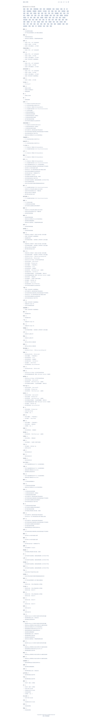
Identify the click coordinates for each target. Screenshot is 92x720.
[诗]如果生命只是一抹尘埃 (30, 690)
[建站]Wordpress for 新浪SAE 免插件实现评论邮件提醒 (35, 616)
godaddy (25, 26)
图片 (59, 11)
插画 (42, 15)
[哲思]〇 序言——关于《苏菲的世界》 (32, 42)
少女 (39, 15)
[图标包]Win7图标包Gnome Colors (32, 469)
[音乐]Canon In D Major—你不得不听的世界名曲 (34, 259)
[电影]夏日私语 (28, 238)
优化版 (38, 21)
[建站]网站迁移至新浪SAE (30, 471)
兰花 (53, 17)
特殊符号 (39, 11)
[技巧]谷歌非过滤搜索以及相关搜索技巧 (32, 205)
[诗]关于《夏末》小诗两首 (30, 682)
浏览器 (50, 21)
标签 (61, 2)
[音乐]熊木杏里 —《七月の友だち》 (32, 271)
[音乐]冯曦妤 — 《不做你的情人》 (31, 264)
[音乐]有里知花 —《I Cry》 (30, 266)
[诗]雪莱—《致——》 (29, 412)
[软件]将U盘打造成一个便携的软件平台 (32, 173)
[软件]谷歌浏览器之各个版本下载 (31, 133)
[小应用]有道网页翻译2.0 (29, 112)
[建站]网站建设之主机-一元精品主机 (32, 617)
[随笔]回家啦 (27, 91)
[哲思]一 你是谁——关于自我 (30, 44)
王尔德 (61, 21)
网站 (41, 24)
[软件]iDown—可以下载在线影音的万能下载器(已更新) (35, 169)
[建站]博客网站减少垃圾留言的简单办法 (32, 527)
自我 (53, 9)
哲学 (41, 9)
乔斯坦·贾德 (36, 9)
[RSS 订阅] (66, 2)
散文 (60, 17)
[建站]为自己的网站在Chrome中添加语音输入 (33, 135)
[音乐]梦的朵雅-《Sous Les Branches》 (32, 283)
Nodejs (57, 9)
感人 (24, 15)
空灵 (54, 15)
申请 (29, 26)
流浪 (47, 26)
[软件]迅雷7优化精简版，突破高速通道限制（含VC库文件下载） (37, 179)
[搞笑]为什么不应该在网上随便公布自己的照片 (34, 189)
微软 (59, 19)
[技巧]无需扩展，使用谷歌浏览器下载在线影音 (34, 129)
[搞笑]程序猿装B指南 (29, 213)
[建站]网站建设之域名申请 (30, 635)
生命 (44, 26)
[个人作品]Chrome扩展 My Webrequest (33, 103)
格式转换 (63, 11)
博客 (28, 9)
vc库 (34, 21)
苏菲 (44, 9)
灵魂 (57, 21)
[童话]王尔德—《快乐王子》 (30, 590)
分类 (59, 2)
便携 (66, 19)
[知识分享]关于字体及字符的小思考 (31, 572)
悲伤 (31, 17)
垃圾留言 (59, 24)
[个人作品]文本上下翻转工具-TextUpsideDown (34, 107)
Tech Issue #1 (28, 84)
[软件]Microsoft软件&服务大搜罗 (31, 168)
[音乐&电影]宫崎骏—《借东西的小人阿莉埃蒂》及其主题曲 (36, 239)
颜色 (24, 9)
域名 (48, 24)
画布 (54, 21)
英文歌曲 (46, 15)
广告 (68, 13)
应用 (24, 11)
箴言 (34, 24)
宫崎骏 (28, 15)
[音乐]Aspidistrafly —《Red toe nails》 (32, 258)
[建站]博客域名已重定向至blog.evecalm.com (33, 628)
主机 (38, 24)
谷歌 (43, 19)
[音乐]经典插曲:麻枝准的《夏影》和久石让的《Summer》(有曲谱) (37, 275)
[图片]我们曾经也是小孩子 (30, 194)
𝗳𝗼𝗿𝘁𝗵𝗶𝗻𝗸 (47, 716)
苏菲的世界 (49, 9)
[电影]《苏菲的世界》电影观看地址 (31, 59)
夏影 (43, 716)
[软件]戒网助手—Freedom (30, 174)
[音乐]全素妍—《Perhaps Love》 (31, 263)
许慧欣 (46, 17)
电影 (39, 13)
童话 (65, 21)
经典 (57, 15)
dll (31, 21)
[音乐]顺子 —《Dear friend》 (30, 282)
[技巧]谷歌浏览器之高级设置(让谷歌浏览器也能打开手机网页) (36, 131)
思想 (35, 15)
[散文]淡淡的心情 (28, 452)
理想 (51, 26)
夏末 (33, 26)
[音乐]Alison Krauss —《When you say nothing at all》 (36, 256)
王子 (28, 24)
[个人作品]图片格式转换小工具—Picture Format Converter (36, 108)
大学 (32, 15)
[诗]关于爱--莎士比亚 (29, 411)
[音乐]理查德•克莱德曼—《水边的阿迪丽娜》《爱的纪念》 (36, 273)
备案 (63, 24)
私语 (64, 13)
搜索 (68, 11)
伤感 (38, 17)
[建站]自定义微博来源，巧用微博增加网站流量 (34, 38)
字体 (46, 21)
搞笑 (24, 13)
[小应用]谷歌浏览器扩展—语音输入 (31, 115)
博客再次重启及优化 (29, 36)
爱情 (34, 17)
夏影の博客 (25, 2)
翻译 (36, 19)
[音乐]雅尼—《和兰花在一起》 (31, 280)
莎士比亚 (39, 26)
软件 (56, 11)
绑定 (51, 24)
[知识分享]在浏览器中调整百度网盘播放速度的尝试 (34, 183)
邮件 (45, 24)
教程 (28, 13)
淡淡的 (64, 17)
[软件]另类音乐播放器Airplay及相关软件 (32, 120)
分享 (52, 13)
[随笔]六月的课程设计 (29, 89)
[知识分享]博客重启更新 (29, 181)
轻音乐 (24, 17)
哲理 (31, 24)
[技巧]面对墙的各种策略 (29, 119)
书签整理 (34, 11)
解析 (55, 24)
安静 (51, 15)
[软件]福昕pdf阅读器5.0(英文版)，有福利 (33, 176)
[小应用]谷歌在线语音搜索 (30, 113)
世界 (31, 9)
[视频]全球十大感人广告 (29, 303)
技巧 (53, 19)
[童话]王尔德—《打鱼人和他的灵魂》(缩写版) (33, 584)
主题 (30, 19)
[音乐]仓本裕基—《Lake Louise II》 (32, 261)
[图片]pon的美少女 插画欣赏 (30, 192)
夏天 (61, 13)
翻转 (52, 11)
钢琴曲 (61, 15)
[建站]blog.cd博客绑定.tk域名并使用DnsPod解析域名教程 (36, 625)
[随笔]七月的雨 (28, 88)
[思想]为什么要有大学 (29, 333)
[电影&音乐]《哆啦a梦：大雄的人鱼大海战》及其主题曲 (35, 234)
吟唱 (50, 17)
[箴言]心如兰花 (28, 447)
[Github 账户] (68, 2)
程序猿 (35, 13)
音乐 (45, 13)
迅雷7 (42, 21)
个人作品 (44, 11)
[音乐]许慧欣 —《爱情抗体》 (30, 276)
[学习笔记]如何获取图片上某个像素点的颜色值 (34, 32)
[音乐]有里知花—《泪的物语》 (31, 268)
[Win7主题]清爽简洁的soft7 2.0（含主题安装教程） (35, 164)
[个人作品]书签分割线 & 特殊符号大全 (32, 105)
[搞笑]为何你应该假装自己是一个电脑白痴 (33, 190)
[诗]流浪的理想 (28, 692)
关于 (64, 2)
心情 (57, 17)
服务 (63, 19)
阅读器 (28, 21)
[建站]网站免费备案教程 (29, 220)
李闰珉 (41, 17)
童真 (42, 13)
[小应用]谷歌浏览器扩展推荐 (30, 117)
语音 (40, 19)
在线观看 (56, 13)
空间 (67, 24)
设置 (56, 19)
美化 (33, 19)
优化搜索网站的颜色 (29, 31)
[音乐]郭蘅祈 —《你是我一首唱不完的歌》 (33, 278)
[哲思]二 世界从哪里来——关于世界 (32, 46)
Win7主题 (25, 19)
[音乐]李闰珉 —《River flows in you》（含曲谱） (34, 270)
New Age (66, 15)
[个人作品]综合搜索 (28, 110)
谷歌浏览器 (29, 11)
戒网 (24, 21)
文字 (49, 11)
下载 (49, 13)
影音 (49, 19)
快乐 (24, 24)
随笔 (61, 9)
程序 (31, 13)
